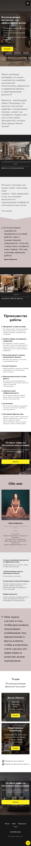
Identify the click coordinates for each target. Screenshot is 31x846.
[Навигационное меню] (28, 3)
